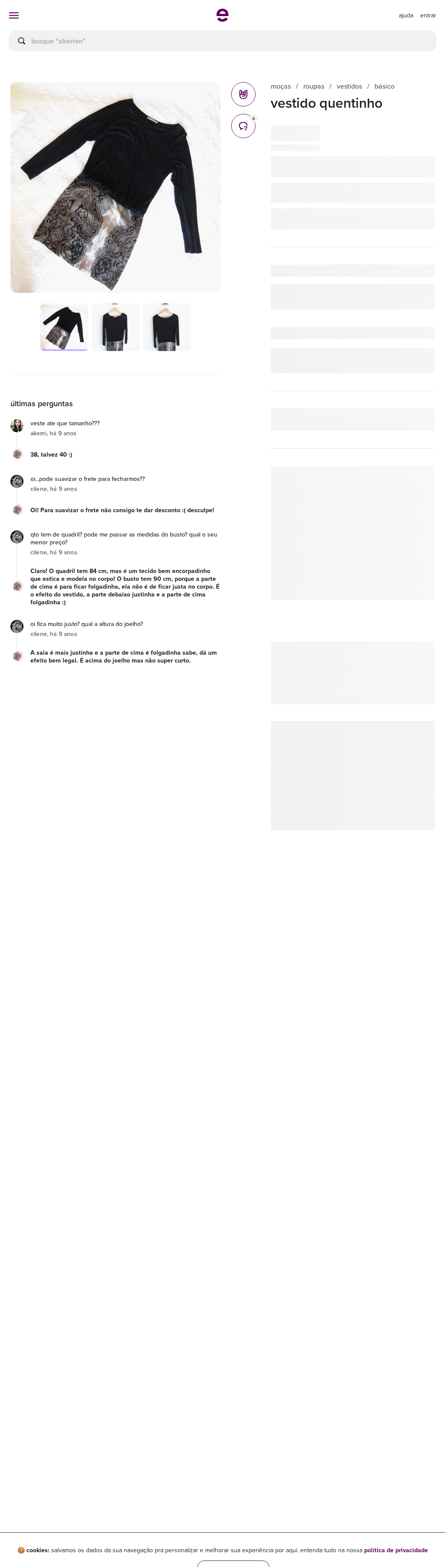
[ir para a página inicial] (222, 19)
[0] (243, 94)
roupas (313, 86)
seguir (415, 482)
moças (281, 86)
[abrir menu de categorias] (14, 15)
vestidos (349, 86)
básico (385, 86)
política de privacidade (396, 1550)
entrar (428, 15)
